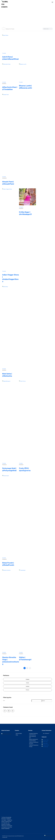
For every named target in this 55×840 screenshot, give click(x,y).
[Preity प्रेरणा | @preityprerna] (27, 421)
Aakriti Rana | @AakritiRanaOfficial (10, 58)
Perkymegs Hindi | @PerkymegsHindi (9, 469)
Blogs (17, 734)
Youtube (27, 682)
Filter (4, 700)
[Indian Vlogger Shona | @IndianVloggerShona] (10, 228)
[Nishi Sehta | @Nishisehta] (10, 326)
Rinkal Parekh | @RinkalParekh (8, 564)
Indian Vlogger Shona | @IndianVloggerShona (10, 278)
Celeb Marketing (32, 734)
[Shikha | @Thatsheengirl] (27, 610)
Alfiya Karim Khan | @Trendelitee (9, 88)
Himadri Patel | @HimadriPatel (8, 183)
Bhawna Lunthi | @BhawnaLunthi (25, 87)
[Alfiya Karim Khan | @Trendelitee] (10, 71)
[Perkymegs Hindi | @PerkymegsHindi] (10, 421)
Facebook (27, 686)
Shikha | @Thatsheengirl (25, 658)
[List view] (4, 28)
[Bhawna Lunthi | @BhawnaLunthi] (27, 71)
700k (9, 710)
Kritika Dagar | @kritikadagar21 (25, 213)
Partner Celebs (19, 733)
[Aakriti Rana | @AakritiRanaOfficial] (10, 43)
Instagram (27, 679)
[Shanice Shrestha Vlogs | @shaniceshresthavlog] (10, 610)
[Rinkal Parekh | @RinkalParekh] (10, 515)
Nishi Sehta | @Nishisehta (7, 375)
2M (4, 710)
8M (12, 710)
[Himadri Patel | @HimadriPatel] (10, 134)
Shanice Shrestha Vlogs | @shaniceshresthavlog (10, 660)
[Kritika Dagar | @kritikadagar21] (27, 196)
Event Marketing (32, 736)
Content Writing (32, 740)
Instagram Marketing (33, 733)
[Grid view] (3, 28)
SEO (30, 737)
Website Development (33, 739)
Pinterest (27, 689)
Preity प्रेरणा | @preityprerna (25, 469)
